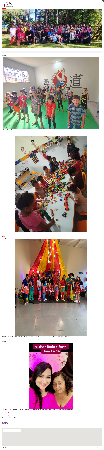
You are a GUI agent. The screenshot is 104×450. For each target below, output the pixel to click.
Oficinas (4, 53)
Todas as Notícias (5, 412)
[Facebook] (6, 423)
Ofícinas (4, 133)
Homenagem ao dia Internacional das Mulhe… (11, 339)
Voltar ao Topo (99, 447)
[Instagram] (3, 423)
